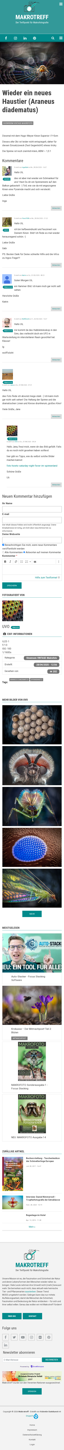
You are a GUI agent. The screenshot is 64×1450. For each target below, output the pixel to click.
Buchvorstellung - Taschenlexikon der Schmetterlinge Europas (43, 1159)
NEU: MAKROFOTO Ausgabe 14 (28, 1137)
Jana (12, 385)
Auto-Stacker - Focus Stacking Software (28, 978)
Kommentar (8, 555)
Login (32, 1444)
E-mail (5, 514)
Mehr (31, 1227)
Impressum (32, 1430)
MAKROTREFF (32, 17)
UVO (16, 442)
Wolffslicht (25, 319)
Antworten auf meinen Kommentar (43, 552)
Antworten (56, 208)
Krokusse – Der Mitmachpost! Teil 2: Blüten (31, 1030)
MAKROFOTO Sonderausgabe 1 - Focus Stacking (29, 1086)
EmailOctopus (38, 1366)
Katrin (24, 275)
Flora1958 (25, 218)
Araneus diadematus (19, 680)
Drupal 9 (30, 1416)
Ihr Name (7, 503)
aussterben (30, 1291)
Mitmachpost (19, 1038)
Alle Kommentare (14, 552)
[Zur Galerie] (32, 6)
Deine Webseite (11, 534)
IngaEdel (25, 167)
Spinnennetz (36, 680)
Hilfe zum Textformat (46, 577)
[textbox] (32, 569)
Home (32, 1425)
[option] (32, 63)
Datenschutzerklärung (32, 1435)
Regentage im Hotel (36, 1215)
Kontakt (32, 1316)
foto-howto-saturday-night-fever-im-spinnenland (32, 465)
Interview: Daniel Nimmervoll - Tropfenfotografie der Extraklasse (43, 1198)
